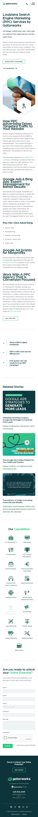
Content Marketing (18, 506)
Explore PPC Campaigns (14, 61)
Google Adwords (14, 426)
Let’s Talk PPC (10, 318)
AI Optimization (7, 506)
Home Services (24, 426)
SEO (15, 468)
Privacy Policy (15, 814)
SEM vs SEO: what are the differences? (20, 352)
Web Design (17, 511)
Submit (7, 746)
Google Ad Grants (10, 262)
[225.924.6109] (27, 4)
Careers (24, 814)
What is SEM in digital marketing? (18, 343)
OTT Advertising (22, 466)
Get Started (19, 770)
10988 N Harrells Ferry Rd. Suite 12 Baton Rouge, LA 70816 (19, 796)
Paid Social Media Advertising (18, 509)
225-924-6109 (15, 311)
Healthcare (12, 466)
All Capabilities (8, 68)
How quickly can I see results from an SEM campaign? (18, 362)
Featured (5, 426)
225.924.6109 (19, 792)
